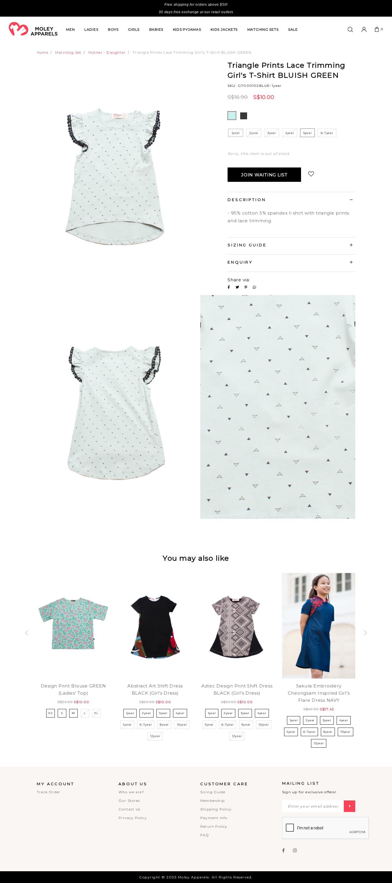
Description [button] (247, 199)
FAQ (204, 835)
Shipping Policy (216, 809)
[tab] (291, 200)
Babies (156, 29)
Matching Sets (263, 29)
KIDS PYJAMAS (187, 29)
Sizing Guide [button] (247, 245)
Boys (113, 29)
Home (42, 52)
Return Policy (214, 826)
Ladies (91, 29)
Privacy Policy (133, 818)
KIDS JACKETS (224, 29)
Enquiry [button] (240, 262)
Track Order (48, 792)
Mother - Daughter (107, 52)
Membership (212, 800)
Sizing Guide (212, 792)
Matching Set (68, 52)
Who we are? (131, 792)
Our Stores (129, 800)
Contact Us (129, 809)
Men (70, 29)
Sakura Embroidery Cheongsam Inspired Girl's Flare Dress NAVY (319, 693)
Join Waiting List (264, 175)
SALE (293, 29)
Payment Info (213, 818)
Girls (133, 29)
